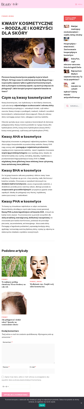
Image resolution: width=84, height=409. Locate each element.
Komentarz (7, 342)
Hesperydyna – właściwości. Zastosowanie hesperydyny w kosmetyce (70, 49)
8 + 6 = (6, 386)
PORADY (5, 16)
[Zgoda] (81, 403)
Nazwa (6, 367)
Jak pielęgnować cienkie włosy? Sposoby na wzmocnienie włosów (11, 322)
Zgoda (42, 405)
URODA (11, 16)
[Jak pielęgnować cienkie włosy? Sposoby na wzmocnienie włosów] (14, 303)
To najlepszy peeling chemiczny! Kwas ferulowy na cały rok (13, 284)
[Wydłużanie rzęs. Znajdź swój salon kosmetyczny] (42, 267)
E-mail (33, 367)
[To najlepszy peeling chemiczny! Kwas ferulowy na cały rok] (14, 266)
